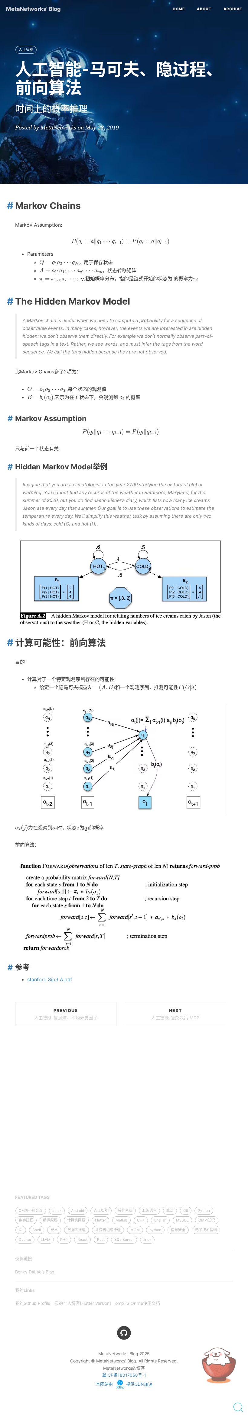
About (204, 9)
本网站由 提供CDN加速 (124, 1384)
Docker (25, 1239)
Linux (56, 1210)
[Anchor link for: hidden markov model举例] (9, 466)
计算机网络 (76, 1220)
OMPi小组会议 (31, 1210)
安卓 (54, 1230)
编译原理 (50, 1220)
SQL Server (124, 1239)
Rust (101, 1239)
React (82, 1239)
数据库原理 (76, 1230)
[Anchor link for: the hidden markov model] (8, 301)
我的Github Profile (32, 1303)
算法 (170, 1210)
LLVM (46, 1239)
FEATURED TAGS (32, 1197)
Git (185, 1210)
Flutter (100, 1220)
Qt (21, 1230)
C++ (141, 1220)
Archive (233, 9)
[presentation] (120, 241)
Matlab (121, 1220)
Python (204, 1210)
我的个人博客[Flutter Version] (82, 1303)
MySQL (182, 1220)
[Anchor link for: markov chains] (8, 205)
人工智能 (26, 49)
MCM (135, 1230)
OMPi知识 (206, 1220)
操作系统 (125, 1210)
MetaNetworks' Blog (33, 9)
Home (179, 9)
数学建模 (26, 1220)
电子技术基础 (206, 1230)
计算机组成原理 (108, 1230)
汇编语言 (149, 1210)
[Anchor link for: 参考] (9, 967)
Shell (36, 1230)
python (155, 1230)
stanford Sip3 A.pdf (49, 979)
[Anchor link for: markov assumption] (9, 418)
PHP (64, 1239)
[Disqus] (120, 1114)
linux (147, 1239)
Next (175, 1014)
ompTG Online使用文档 (137, 1303)
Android (77, 1210)
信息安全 (178, 1230)
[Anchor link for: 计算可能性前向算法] (8, 642)
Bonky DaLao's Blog (34, 1271)
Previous (66, 1014)
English (160, 1220)
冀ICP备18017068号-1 (124, 1375)
